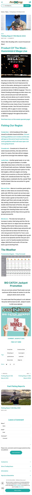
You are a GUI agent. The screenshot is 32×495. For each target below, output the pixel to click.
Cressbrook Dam (21, 349)
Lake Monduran (10, 356)
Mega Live (20, 360)
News (6, 12)
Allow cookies (17, 490)
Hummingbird (21, 353)
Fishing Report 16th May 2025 (10, 408)
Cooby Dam (9, 349)
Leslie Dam (21, 356)
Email (2, 429)
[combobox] (16, 5)
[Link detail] (2, 483)
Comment (4, 436)
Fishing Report (10, 353)
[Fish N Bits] (16, 2)
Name (3, 423)
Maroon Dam (10, 360)
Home (2, 12)
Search (27, 5)
